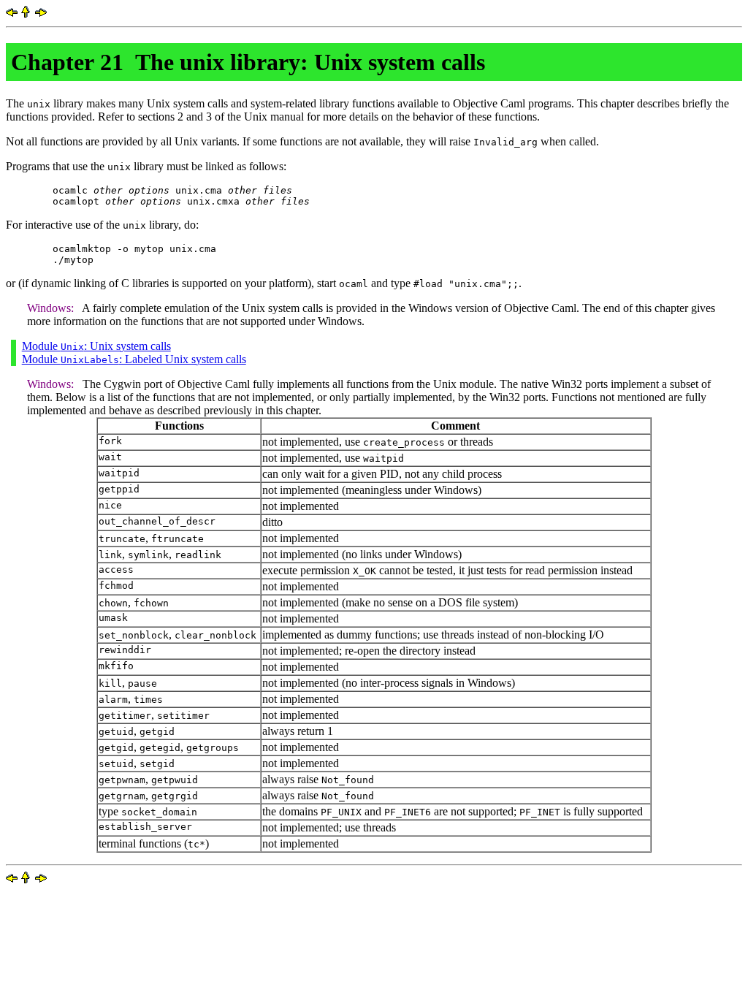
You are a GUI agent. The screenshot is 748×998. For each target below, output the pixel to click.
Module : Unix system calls (96, 346)
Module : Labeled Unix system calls (134, 359)
